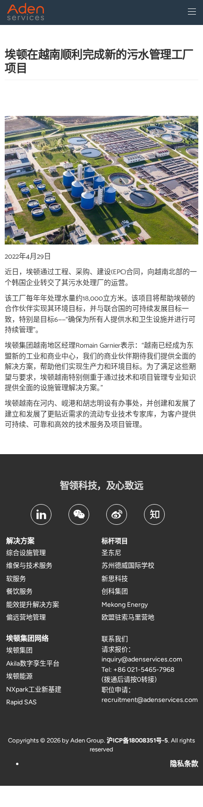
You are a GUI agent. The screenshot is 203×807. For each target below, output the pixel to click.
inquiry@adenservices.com (142, 659)
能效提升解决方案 (32, 605)
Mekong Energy (125, 605)
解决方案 (20, 541)
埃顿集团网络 (27, 638)
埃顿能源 (19, 676)
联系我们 (115, 639)
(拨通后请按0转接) (129, 680)
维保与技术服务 (29, 566)
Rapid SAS (21, 702)
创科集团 (115, 591)
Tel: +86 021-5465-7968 (138, 670)
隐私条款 (184, 763)
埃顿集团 (19, 650)
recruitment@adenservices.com (150, 700)
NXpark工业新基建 (33, 689)
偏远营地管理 (26, 617)
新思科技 (115, 579)
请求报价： (118, 649)
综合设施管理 (26, 553)
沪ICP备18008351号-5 (137, 740)
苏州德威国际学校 (128, 566)
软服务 (16, 579)
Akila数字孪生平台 (32, 664)
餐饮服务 (19, 591)
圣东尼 (111, 553)
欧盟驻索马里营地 (128, 617)
